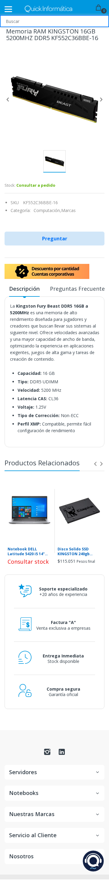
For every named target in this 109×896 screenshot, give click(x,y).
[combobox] (54, 21)
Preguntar (54, 238)
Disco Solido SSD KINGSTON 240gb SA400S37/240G (74, 552)
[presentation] (95, 463)
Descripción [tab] (24, 288)
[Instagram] (47, 753)
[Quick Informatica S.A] (48, 9)
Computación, (47, 210)
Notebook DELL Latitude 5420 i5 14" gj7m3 (26, 552)
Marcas (68, 210)
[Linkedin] (61, 753)
